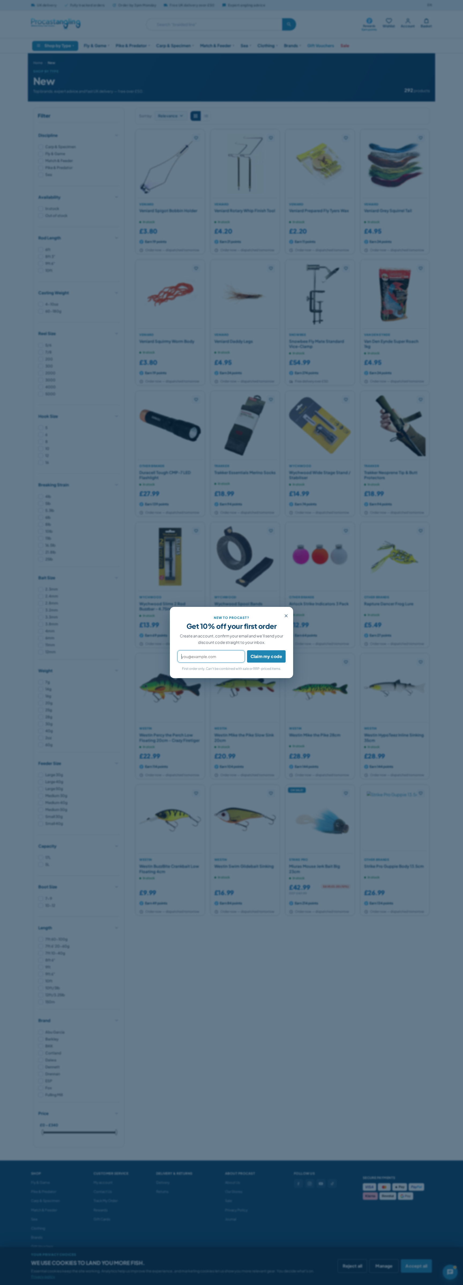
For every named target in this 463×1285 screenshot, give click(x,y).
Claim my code (266, 656)
